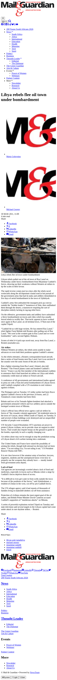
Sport (8, 606)
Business (4, 613)
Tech (8, 603)
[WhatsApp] (15, 25)
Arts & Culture (7, 633)
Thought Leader (12, 618)
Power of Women (13, 645)
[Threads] (8, 25)
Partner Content (7, 652)
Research (10, 665)
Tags (3, 575)
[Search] (9, 22)
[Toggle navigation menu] (3, 18)
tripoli (8, 550)
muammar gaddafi (13, 547)
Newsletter (10, 663)
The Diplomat (12, 626)
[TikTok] (11, 25)
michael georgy (12, 542)
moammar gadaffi (13, 545)
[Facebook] (2, 25)
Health (9, 599)
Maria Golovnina (13, 156)
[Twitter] (13, 25)
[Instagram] (4, 25)
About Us (10, 668)
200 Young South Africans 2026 (14, 578)
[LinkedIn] (6, 25)
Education (10, 596)
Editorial (10, 624)
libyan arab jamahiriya (15, 540)
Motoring (10, 601)
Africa (9, 591)
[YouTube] (17, 25)
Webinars (10, 647)
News (4, 583)
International (11, 594)
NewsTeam (35, 672)
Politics (4, 610)
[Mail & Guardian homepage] (28, 9)
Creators (8, 575)
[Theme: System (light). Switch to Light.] (4, 21)
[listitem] (6, 570)
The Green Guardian (9, 631)
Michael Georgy (13, 209)
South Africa (11, 589)
